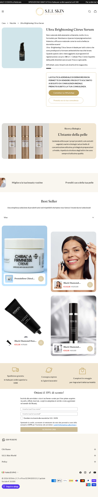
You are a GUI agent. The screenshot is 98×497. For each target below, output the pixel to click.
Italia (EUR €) (10, 472)
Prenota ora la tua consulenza (66, 100)
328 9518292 (11, 439)
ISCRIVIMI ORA (49, 429)
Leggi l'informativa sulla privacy (65, 425)
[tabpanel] (49, 292)
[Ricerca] (89, 11)
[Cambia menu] (2, 11)
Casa (3, 23)
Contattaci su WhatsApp (63, 93)
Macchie (13, 23)
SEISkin (11, 478)
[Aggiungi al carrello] (41, 279)
